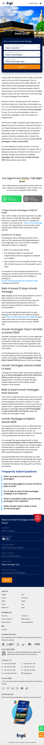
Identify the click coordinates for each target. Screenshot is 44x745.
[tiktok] (26, 688)
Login (40, 3)
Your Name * (6, 528)
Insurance (24, 598)
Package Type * (7, 561)
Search (22, 67)
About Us (4, 616)
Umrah (4, 598)
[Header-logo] (10, 3)
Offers (3, 601)
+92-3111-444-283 (9, 667)
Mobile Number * (7, 536)
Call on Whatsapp (34, 199)
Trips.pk (21, 742)
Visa (22, 595)
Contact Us (25, 616)
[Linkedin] (17, 688)
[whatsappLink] (41, 728)
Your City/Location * (8, 544)
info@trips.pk (27, 673)
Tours (3, 604)
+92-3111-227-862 (9, 670)
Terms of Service (7, 619)
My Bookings (33, 3)
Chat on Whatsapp (12, 199)
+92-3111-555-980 (9, 664)
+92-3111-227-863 (29, 670)
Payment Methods (27, 622)
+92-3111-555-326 (29, 664)
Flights (4, 595)
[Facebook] (3, 688)
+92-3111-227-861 (29, 667)
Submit (7, 580)
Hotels (23, 601)
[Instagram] (8, 688)
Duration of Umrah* (8, 553)
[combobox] (6, 539)
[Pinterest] (12, 688)
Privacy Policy (6, 622)
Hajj (22, 604)
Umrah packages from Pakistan (16, 96)
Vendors (4, 629)
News (23, 607)
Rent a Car (5, 607)
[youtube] (22, 688)
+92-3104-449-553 (9, 673)
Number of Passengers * (9, 569)
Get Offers (41, 735)
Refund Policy (25, 619)
